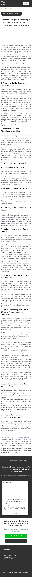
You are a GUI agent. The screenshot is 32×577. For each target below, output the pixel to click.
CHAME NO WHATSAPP (16, 536)
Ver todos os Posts (7, 8)
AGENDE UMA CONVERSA (16, 541)
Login (26, 3)
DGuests (24, 440)
